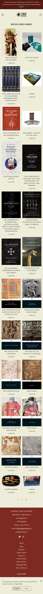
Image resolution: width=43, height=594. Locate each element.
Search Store (21, 553)
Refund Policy (21, 562)
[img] (20, 537)
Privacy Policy (21, 559)
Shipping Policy (21, 565)
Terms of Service (21, 568)
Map (21, 547)
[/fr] (21, 15)
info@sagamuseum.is (24, 528)
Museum (21, 550)
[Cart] (40, 14)
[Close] (41, 580)
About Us (21, 556)
